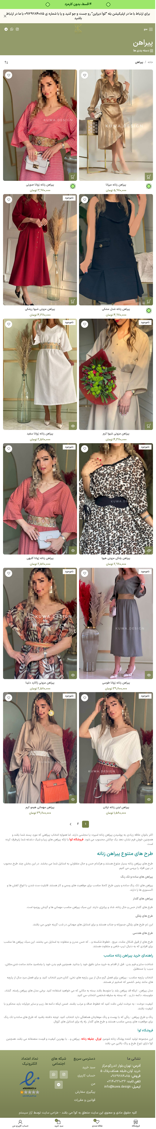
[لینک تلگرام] (6, 29)
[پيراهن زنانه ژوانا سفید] (40, 374)
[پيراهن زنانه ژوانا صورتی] (40, 125)
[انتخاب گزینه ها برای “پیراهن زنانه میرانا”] (149, 177)
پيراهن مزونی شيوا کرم (116, 434)
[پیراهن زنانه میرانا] (116, 125)
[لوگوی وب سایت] (78, 29)
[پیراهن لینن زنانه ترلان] (116, 747)
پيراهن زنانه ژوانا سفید (40, 434)
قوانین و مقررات (84, 1100)
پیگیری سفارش (85, 1091)
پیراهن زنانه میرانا (116, 185)
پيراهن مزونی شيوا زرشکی (40, 309)
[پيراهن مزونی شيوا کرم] (116, 374)
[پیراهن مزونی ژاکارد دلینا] (40, 623)
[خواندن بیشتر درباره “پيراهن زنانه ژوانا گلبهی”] (73, 550)
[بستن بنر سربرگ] (5, 16)
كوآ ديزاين (99, 13)
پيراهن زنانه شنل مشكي (116, 309)
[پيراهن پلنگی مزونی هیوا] (116, 499)
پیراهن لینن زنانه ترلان (116, 807)
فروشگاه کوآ (76, 839)
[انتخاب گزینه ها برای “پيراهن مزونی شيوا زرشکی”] (73, 301)
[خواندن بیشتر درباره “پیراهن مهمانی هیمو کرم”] (73, 799)
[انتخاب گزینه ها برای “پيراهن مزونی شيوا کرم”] (149, 426)
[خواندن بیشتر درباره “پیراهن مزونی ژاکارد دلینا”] (73, 675)
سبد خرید (88, 1067)
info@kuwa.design (117, 1086)
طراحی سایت (50, 1112)
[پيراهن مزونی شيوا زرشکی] (40, 249)
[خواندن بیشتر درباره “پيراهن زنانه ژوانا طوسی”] (149, 675)
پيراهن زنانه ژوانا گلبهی (40, 558)
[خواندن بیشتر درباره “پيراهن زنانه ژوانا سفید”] (73, 426)
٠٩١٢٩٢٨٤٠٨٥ (34, 13)
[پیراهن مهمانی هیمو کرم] (40, 747)
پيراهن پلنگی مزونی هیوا (116, 558)
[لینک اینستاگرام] (17, 29)
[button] (73, 177)
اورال (98, 1039)
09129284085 (120, 1076)
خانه (150, 62)
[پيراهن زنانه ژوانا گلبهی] (40, 499)
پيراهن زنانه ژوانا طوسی (116, 683)
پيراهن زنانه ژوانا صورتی (40, 185)
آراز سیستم (25, 1112)
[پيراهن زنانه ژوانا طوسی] (116, 623)
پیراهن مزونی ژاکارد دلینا (40, 683)
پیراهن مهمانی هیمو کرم (40, 807)
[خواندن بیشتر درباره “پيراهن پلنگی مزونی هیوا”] (149, 550)
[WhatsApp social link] (11, 29)
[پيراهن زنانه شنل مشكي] (116, 249)
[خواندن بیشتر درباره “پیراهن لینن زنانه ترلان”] (149, 799)
